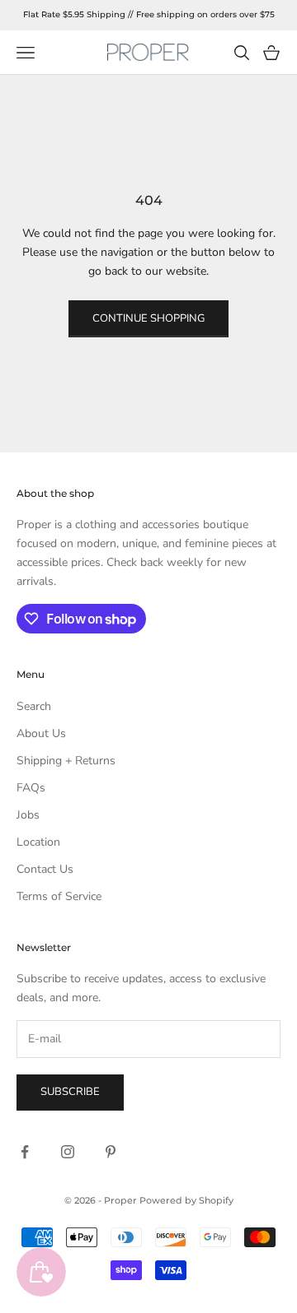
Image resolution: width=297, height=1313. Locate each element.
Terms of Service (58, 896)
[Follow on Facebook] (24, 1152)
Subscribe (70, 1091)
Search (33, 706)
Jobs (28, 815)
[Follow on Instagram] (67, 1152)
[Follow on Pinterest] (110, 1152)
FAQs (30, 788)
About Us (41, 733)
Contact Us (44, 869)
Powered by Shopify (186, 1200)
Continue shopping (148, 318)
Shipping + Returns (66, 760)
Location (38, 842)
